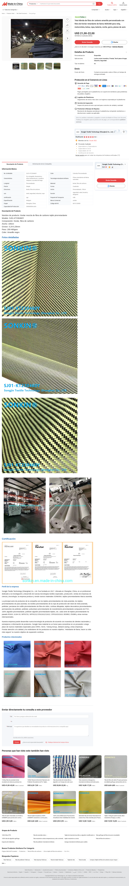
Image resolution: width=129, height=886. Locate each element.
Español (26, 872)
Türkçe (101, 872)
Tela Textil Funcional (21, 13)
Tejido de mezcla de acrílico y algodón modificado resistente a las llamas (80, 835)
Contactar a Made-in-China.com (76, 870)
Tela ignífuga (32, 13)
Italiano (55, 872)
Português (33, 872)
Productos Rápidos (91, 870)
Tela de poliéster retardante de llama (43, 842)
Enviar (17, 742)
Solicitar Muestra (117, 47)
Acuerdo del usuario (48, 870)
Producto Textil (10, 13)
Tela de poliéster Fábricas (22, 860)
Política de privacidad (60, 870)
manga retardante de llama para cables (75, 842)
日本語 (85, 872)
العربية (74, 872)
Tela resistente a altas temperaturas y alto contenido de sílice (51, 838)
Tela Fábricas (7, 860)
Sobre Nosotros (29, 870)
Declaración (38, 870)
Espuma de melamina (8, 842)
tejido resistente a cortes (71, 838)
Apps (114, 10)
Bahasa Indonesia (117, 872)
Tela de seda (82, 860)
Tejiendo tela (71, 860)
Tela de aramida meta (39, 835)
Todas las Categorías (10, 10)
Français (40, 872)
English (20, 872)
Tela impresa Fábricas (40, 860)
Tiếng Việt (107, 872)
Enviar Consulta (87, 42)
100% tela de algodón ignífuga (10, 838)
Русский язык (47, 872)
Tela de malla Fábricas (57, 860)
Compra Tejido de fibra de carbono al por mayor (103, 860)
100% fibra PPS (6, 835)
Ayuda (107, 10)
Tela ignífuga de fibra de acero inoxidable (108, 835)
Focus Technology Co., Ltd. (61, 875)
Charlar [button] (115, 42)
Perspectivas (101, 870)
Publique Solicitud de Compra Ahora (57, 742)
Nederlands (68, 872)
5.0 (103, 167)
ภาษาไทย (95, 872)
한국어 (80, 872)
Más (3, 863)
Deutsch (61, 872)
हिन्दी (90, 872)
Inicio (3, 13)
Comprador (95, 10)
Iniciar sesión (123, 5)
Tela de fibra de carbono (103, 838)
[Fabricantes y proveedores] (12, 4)
